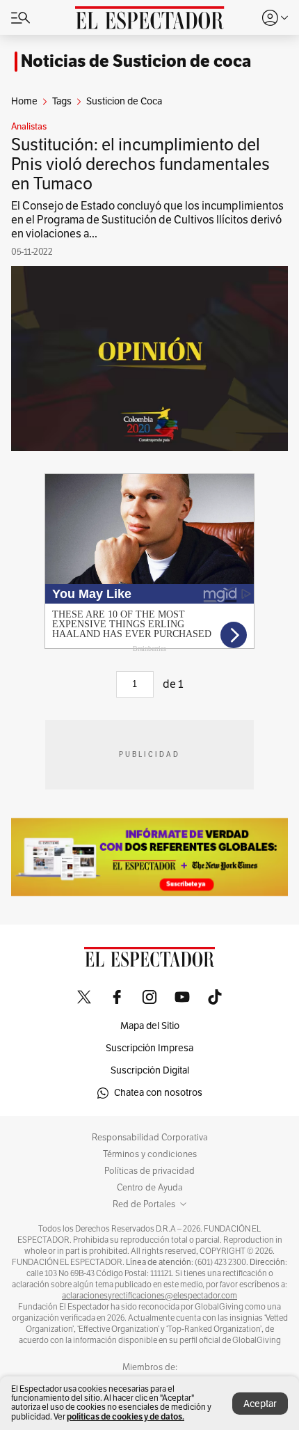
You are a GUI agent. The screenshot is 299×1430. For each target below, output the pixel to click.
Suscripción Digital (150, 1070)
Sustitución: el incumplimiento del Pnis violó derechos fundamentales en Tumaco (140, 164)
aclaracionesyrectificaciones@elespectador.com (149, 1296)
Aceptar (260, 1404)
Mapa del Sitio (149, 1026)
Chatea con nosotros (158, 1093)
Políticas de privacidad (149, 1171)
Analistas (29, 126)
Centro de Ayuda (150, 1188)
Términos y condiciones (150, 1154)
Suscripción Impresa (149, 1048)
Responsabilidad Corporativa (150, 1137)
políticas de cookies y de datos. (125, 1416)
